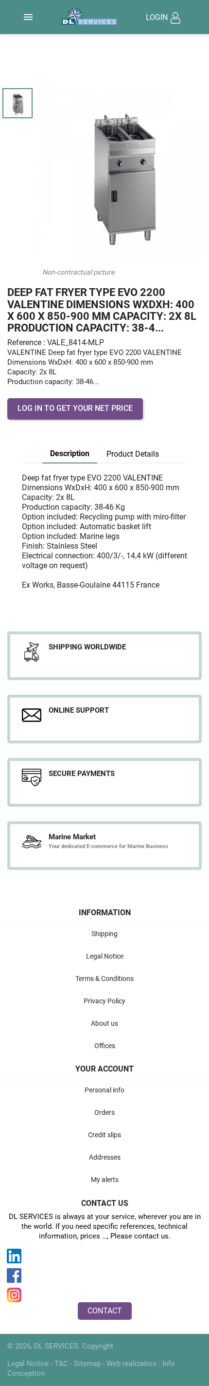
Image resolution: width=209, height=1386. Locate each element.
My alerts (105, 1179)
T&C (62, 1363)
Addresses (105, 1157)
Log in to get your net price (75, 408)
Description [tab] (69, 453)
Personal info (104, 1090)
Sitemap (88, 1363)
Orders (104, 1112)
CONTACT (104, 1310)
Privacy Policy (104, 1001)
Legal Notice (104, 956)
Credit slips (104, 1135)
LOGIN (158, 17)
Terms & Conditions (104, 978)
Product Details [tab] (132, 454)
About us (104, 1023)
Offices (104, 1046)
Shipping (104, 934)
